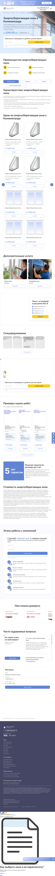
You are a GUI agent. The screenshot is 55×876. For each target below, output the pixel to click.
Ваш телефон (9, 42)
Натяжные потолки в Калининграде (11, 776)
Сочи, (19, 782)
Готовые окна (6, 753)
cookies (48, 858)
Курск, (8, 782)
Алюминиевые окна (7, 742)
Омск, (11, 782)
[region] (38, 648)
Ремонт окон (8, 281)
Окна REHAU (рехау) (7, 747)
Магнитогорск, (6, 783)
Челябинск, (14, 782)
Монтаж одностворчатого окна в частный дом (40, 427)
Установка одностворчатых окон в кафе (25, 427)
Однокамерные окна (7, 759)
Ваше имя (10, 545)
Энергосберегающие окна (9, 764)
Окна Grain (5, 752)
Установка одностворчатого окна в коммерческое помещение (10, 427)
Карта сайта (5, 803)
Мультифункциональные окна (9, 766)
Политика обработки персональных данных (11, 800)
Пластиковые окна (7, 743)
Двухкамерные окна (7, 761)
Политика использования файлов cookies (11, 802)
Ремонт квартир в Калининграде (10, 775)
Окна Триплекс (6, 767)
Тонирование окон (34, 281)
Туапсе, (4, 782)
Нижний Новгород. (14, 783)
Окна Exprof (6, 748)
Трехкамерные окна (7, 762)
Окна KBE (5, 745)
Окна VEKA (5, 750)
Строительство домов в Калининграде (11, 773)
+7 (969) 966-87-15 (9, 679)
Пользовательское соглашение (9, 799)
